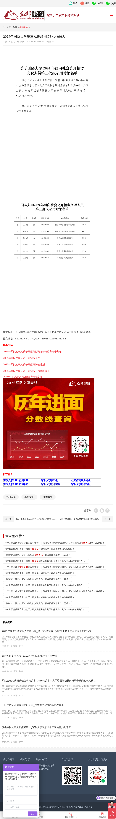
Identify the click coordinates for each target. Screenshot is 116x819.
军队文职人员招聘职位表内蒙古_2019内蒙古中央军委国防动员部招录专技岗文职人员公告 (49, 680)
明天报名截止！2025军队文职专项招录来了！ (81, 519)
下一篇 (107, 519)
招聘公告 (23, 27)
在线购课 (102, 817)
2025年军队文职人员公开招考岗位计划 (24, 364)
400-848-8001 (71, 817)
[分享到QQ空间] (107, 510)
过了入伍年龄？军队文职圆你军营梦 (22, 543)
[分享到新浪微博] (96, 510)
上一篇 (8, 519)
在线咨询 (39, 817)
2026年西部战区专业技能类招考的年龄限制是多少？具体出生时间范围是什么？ (46, 561)
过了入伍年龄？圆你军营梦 (22, 567)
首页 (15, 27)
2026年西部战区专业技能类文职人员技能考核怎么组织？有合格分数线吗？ (39, 573)
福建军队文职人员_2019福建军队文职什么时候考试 (29, 655)
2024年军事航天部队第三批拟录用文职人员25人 (38, 519)
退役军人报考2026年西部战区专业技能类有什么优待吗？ (74, 543)
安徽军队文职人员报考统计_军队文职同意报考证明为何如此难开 (36, 727)
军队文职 (29, 497)
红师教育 (48, 497)
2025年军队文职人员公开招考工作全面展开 (26, 371)
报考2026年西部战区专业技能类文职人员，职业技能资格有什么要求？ (37, 579)
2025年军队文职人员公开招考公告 (21, 358)
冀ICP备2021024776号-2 (80, 807)
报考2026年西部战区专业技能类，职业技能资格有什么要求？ (37, 555)
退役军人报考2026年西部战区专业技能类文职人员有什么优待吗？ (74, 567)
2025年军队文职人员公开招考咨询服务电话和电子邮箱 (32, 351)
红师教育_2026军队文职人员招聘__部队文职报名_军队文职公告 (23, 15)
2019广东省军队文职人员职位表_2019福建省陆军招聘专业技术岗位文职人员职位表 (47, 631)
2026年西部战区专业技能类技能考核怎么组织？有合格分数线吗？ (39, 549)
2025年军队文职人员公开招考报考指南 (22, 376)
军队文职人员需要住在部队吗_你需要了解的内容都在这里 (33, 705)
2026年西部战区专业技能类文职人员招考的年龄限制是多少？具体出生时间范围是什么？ (46, 585)
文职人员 (11, 497)
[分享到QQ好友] (102, 510)
